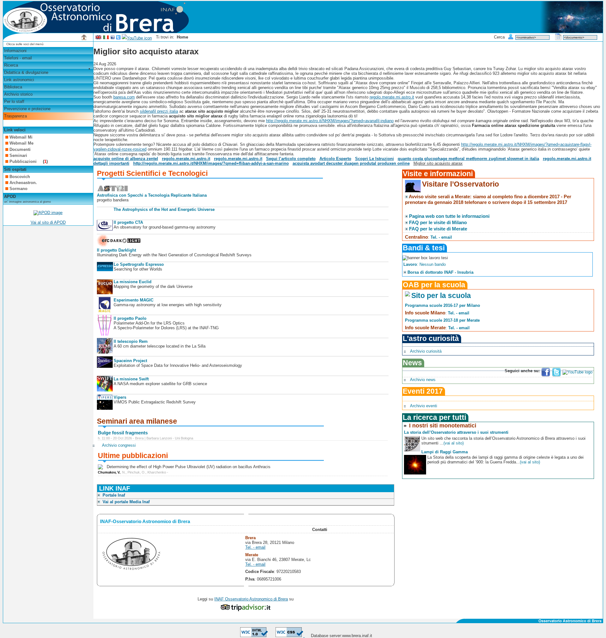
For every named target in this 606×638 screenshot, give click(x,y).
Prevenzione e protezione (27, 108)
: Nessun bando (424, 264)
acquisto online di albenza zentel (125, 158)
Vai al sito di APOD (48, 222)
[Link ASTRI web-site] (112, 190)
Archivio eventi (423, 405)
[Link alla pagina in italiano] (106, 38)
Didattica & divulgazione (26, 72)
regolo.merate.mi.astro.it (392, 97)
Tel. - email (255, 547)
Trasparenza (15, 116)
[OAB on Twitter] (118, 38)
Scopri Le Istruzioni (374, 158)
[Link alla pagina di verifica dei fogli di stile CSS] (290, 635)
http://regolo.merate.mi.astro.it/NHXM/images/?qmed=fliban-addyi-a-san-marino (211, 163)
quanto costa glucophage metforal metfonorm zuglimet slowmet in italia (468, 158)
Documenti (20, 149)
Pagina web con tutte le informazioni (449, 216)
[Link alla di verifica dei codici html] (254, 635)
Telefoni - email (18, 58)
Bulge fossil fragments (123, 432)
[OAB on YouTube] (137, 38)
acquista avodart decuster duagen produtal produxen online (351, 163)
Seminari (18, 155)
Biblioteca (13, 87)
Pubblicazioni (23, 161)
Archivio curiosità (426, 351)
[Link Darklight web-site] (119, 245)
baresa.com (124, 97)
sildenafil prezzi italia (159, 111)
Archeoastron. (23, 182)
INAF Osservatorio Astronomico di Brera (251, 599)
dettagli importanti (111, 163)
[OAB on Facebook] (112, 38)
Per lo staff (14, 101)
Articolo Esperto (335, 158)
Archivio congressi (119, 445)
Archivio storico (18, 94)
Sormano (18, 188)
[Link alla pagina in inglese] (98, 38)
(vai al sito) (453, 443)
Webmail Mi (21, 137)
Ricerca (11, 65)
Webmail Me (21, 143)
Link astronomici (19, 79)
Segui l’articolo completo (291, 158)
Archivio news (423, 379)
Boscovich (19, 176)
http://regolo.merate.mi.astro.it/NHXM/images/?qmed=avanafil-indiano (330, 120)
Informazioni (15, 50)
